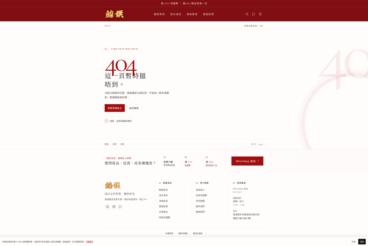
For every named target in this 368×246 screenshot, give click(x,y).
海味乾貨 (192, 14)
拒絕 (353, 241)
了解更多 (89, 241)
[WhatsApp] (120, 207)
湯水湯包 (175, 14)
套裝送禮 (208, 14)
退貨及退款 (197, 233)
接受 (362, 241)
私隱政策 (169, 233)
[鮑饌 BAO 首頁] (114, 14)
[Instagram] (114, 207)
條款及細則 (183, 233)
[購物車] (260, 14)
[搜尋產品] (247, 14)
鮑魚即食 (159, 14)
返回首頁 (134, 107)
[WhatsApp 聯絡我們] (253, 14)
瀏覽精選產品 (115, 107)
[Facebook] (107, 207)
